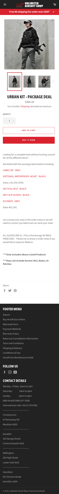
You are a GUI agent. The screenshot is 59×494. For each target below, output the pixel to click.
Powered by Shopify (37, 491)
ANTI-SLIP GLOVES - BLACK (16, 195)
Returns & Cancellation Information (20, 338)
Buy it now (28, 140)
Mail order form (10, 324)
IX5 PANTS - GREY (11, 201)
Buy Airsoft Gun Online (14, 319)
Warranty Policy (11, 334)
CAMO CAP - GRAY (11, 170)
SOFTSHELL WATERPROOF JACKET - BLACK (24, 176)
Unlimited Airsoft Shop (19, 491)
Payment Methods (12, 329)
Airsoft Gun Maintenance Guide (18, 357)
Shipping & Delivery (12, 348)
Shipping (24, 106)
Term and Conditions (13, 343)
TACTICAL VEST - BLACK (14, 189)
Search (6, 315)
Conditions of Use (11, 353)
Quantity (7, 114)
